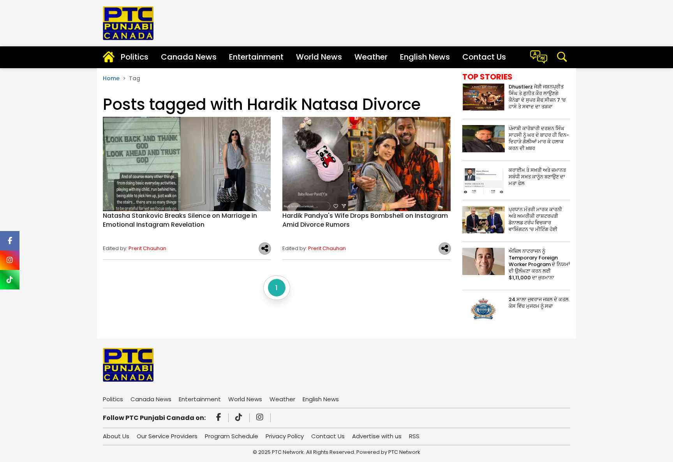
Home (111, 78)
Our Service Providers (167, 436)
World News (319, 56)
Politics (134, 56)
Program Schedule (231, 436)
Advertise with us (377, 436)
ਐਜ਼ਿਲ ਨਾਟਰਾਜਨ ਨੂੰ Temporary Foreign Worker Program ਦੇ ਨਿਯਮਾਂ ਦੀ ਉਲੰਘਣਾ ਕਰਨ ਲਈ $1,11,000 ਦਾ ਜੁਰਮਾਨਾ (539, 264)
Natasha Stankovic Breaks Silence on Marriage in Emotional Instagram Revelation (180, 220)
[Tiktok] (240, 418)
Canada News (189, 56)
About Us (116, 436)
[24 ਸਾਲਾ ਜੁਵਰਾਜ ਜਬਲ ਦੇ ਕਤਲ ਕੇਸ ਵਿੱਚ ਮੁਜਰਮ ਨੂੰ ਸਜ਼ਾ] (483, 309)
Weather (371, 56)
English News (425, 56)
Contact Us (484, 56)
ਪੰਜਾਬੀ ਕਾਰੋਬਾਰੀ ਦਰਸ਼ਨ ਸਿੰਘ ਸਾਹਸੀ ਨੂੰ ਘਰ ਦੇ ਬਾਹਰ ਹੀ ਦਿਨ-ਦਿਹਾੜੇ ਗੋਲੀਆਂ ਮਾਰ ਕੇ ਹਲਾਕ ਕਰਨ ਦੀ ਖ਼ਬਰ (539, 138)
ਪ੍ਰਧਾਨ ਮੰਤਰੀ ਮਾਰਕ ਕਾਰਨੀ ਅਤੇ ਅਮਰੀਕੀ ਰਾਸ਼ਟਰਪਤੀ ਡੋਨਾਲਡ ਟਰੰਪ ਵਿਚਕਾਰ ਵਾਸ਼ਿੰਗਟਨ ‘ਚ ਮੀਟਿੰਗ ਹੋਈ (535, 219)
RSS (414, 436)
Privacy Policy (285, 436)
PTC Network (404, 452)
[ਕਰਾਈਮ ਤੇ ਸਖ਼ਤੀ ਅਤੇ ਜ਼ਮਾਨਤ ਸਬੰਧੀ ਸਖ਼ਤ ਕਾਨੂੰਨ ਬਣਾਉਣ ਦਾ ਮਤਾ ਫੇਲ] (483, 179)
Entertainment (256, 56)
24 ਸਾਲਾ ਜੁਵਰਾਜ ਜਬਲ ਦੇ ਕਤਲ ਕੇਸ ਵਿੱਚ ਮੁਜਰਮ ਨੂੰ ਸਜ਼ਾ (539, 303)
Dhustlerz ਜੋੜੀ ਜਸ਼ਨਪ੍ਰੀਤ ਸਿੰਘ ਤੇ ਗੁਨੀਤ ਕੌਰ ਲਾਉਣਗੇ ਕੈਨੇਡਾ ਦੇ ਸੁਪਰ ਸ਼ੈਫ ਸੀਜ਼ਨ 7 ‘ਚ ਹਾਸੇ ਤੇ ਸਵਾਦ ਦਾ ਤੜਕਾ (537, 96)
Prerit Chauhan (147, 248)
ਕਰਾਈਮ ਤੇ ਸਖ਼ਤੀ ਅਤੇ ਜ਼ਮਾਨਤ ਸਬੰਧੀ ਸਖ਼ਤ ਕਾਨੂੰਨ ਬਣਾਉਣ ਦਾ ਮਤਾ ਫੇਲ (537, 176)
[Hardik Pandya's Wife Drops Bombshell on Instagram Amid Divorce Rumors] (366, 164)
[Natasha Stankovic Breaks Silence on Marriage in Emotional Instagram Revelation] (187, 164)
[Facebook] (220, 418)
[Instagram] (261, 418)
